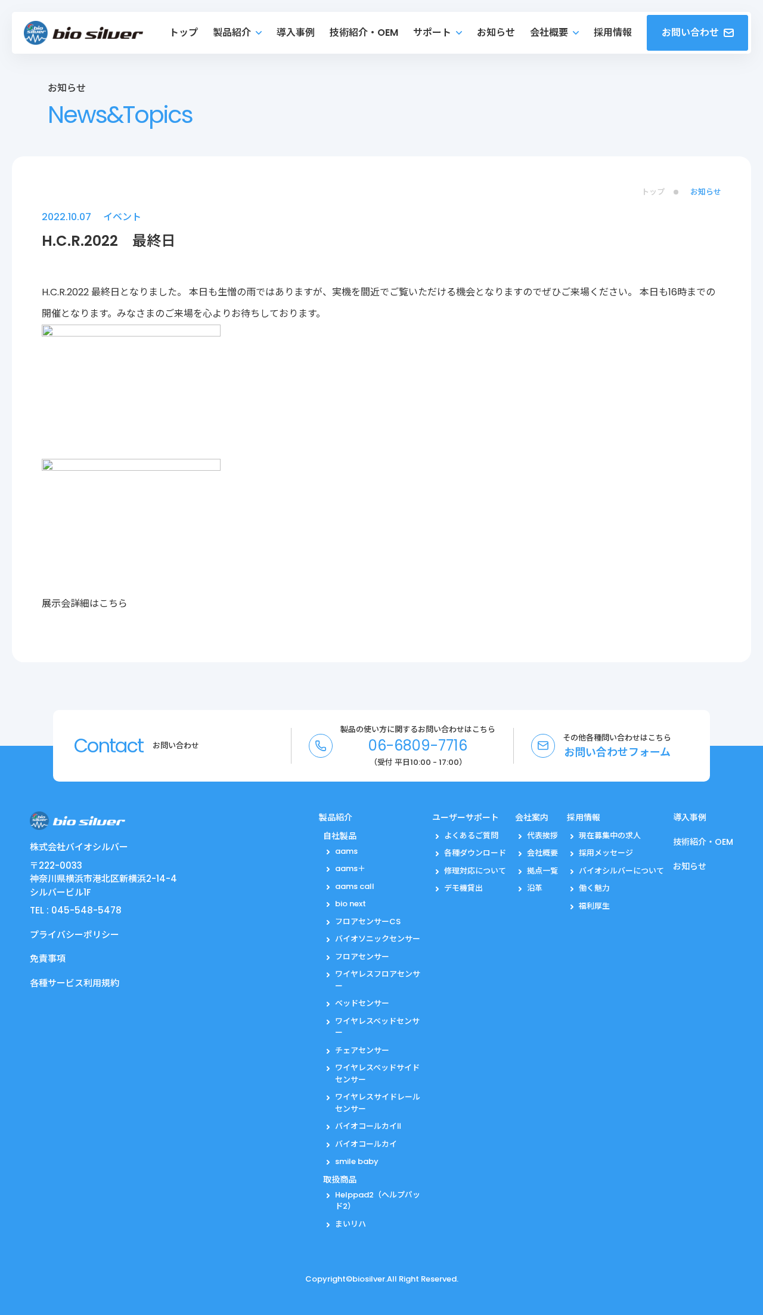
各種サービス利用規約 (74, 983)
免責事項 (48, 958)
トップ (653, 191)
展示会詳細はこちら (85, 603)
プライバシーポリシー (74, 934)
